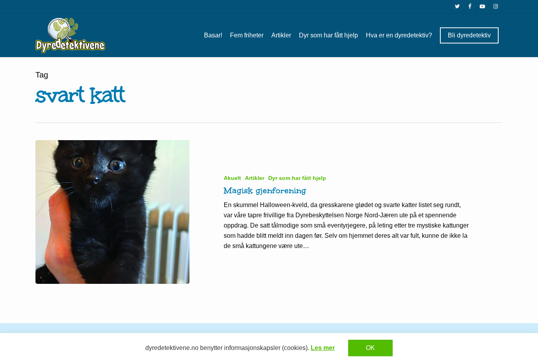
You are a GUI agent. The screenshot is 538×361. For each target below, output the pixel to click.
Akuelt (232, 178)
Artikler (254, 178)
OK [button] (370, 347)
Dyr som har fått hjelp (297, 178)
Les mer (323, 347)
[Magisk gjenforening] (112, 212)
